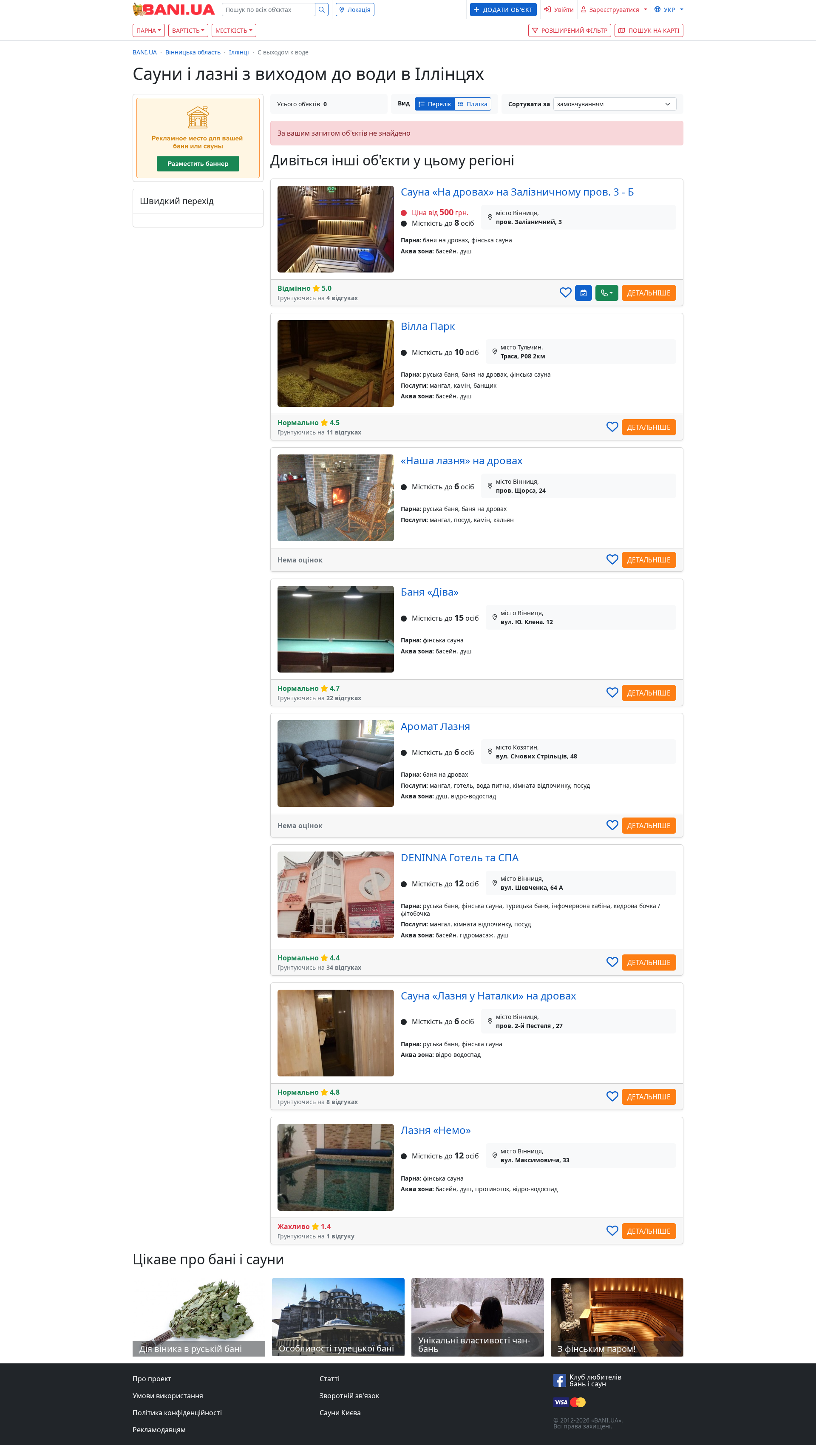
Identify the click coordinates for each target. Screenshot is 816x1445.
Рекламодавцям (159, 1429)
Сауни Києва (340, 1412)
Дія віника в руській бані (190, 1348)
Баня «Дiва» (430, 592)
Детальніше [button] (649, 293)
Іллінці (239, 52)
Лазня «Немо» (436, 1130)
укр (669, 10)
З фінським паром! (596, 1348)
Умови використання (168, 1395)
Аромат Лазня (435, 726)
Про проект (152, 1378)
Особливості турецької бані (336, 1348)
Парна (146, 30)
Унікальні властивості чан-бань (474, 1344)
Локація (359, 10)
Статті (330, 1378)
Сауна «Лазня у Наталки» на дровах (488, 995)
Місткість (231, 30)
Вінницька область (193, 52)
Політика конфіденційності (177, 1412)
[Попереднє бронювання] (583, 293)
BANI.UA (145, 52)
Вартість (186, 30)
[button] (503, 9)
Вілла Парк (428, 326)
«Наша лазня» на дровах (462, 460)
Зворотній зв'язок (349, 1395)
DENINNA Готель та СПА (459, 857)
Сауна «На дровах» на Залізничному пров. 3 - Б (517, 192)
